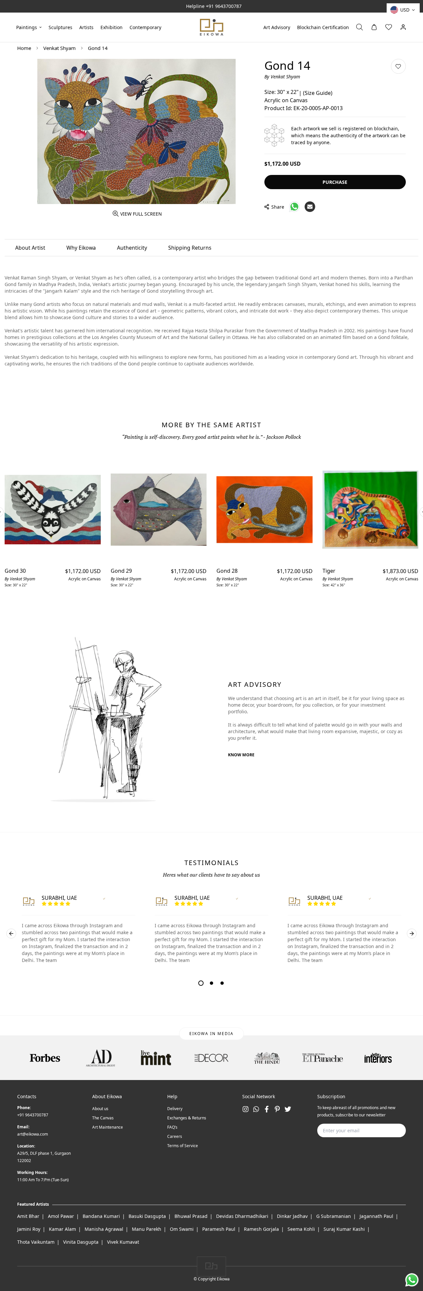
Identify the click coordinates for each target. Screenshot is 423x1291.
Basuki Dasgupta (147, 1216)
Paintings (26, 27)
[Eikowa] (211, 27)
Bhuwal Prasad (191, 1216)
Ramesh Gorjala (261, 1229)
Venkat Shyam (59, 48)
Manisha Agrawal (104, 1229)
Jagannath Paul (376, 1216)
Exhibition (111, 27)
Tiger (329, 570)
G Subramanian (333, 1216)
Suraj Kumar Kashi (344, 1229)
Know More (241, 755)
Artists (86, 27)
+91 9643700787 (224, 6)
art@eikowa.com (32, 1134)
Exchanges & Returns (186, 1118)
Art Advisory (276, 27)
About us (100, 1108)
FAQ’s (172, 1127)
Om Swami (182, 1229)
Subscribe (390, 1130)
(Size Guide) (317, 92)
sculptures (60, 27)
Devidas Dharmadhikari (242, 1216)
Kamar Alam (62, 1229)
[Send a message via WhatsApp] (412, 1280)
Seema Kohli (301, 1229)
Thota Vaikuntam (36, 1242)
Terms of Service (182, 1145)
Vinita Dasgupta (80, 1242)
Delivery (174, 1108)
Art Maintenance (107, 1127)
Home (24, 48)
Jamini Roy (28, 1229)
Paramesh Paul (218, 1229)
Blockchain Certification (323, 27)
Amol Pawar (61, 1216)
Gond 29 (121, 570)
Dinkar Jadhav (292, 1216)
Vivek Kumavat (123, 1242)
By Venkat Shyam (282, 76)
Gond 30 (15, 570)
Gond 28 (227, 570)
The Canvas (103, 1118)
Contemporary (145, 27)
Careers (174, 1136)
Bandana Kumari (101, 1216)
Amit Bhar (28, 1216)
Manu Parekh (146, 1229)
